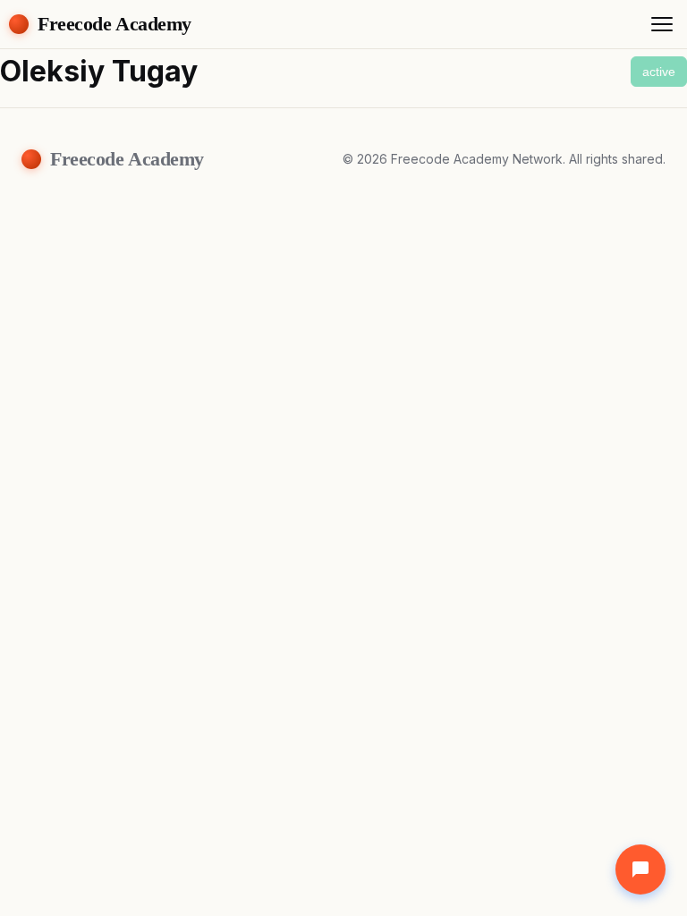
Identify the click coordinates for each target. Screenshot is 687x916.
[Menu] (662, 24)
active (658, 71)
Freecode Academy (114, 24)
